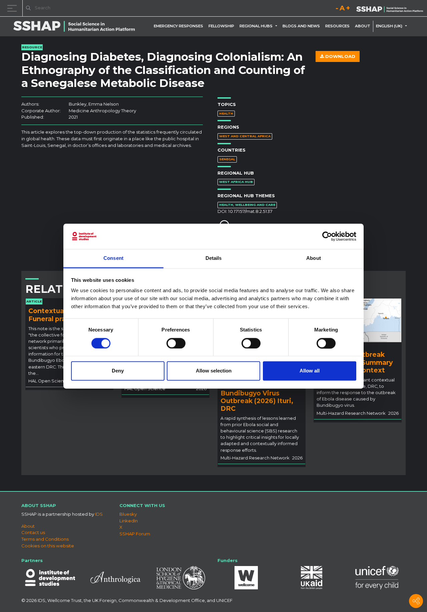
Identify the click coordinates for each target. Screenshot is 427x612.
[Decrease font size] (337, 9)
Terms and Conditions (45, 539)
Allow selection (214, 371)
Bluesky (128, 514)
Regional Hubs (256, 26)
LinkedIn (128, 520)
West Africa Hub (236, 182)
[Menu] (13, 8)
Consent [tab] (113, 258)
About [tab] (313, 258)
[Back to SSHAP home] (389, 8)
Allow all (310, 371)
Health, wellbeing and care (247, 205)
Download (339, 56)
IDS (99, 514)
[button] (277, 26)
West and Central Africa (245, 136)
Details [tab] (213, 258)
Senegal (227, 159)
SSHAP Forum (134, 533)
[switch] (175, 343)
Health (226, 113)
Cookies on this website (47, 545)
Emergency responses (178, 26)
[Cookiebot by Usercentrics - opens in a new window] (327, 236)
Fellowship (221, 26)
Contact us (33, 532)
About (362, 26)
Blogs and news (301, 26)
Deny (118, 371)
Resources (337, 26)
